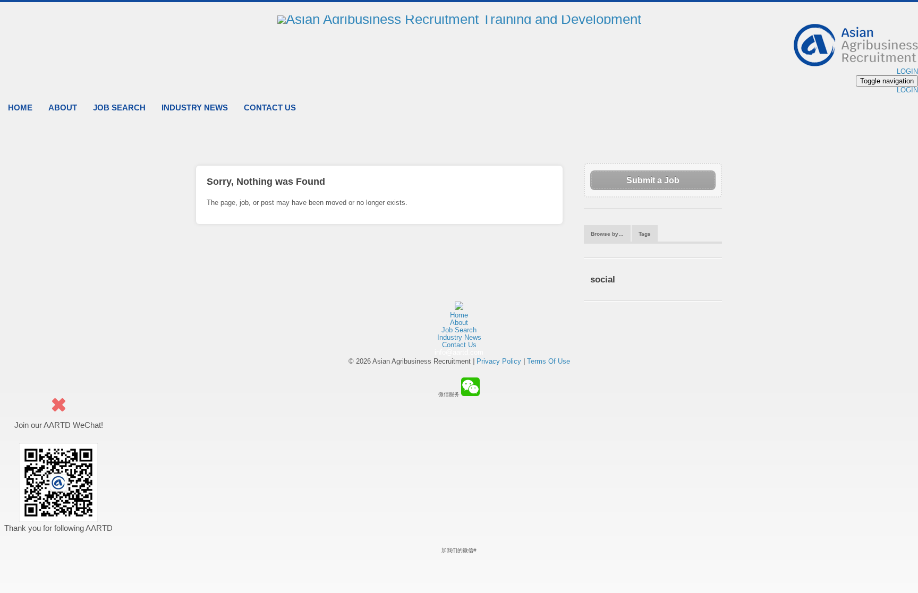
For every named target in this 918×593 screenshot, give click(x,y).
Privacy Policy (499, 361)
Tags (645, 234)
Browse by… (607, 234)
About (62, 107)
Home (20, 107)
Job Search (119, 107)
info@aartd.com (459, 352)
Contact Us (270, 107)
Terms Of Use (548, 361)
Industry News (195, 107)
